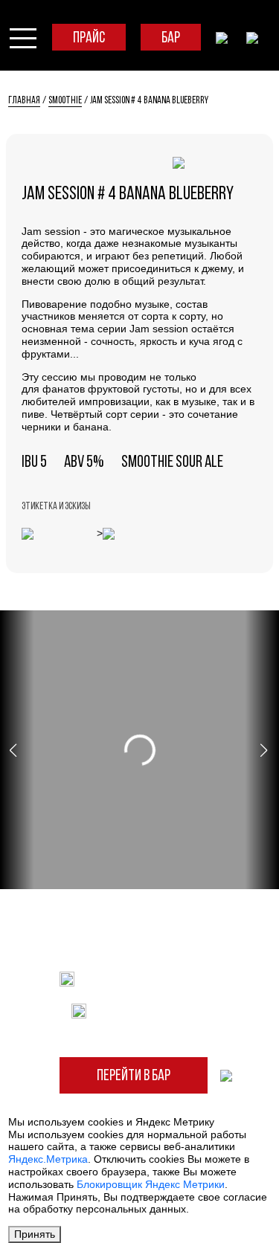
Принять (34, 1234)
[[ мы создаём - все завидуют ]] (226, 1075)
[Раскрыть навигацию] (23, 37)
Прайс (89, 38)
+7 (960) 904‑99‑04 (153, 1010)
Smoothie (65, 101)
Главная (24, 101)
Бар (170, 38)
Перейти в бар (133, 1076)
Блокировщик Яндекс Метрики (151, 1184)
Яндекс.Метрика (48, 1159)
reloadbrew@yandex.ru (153, 978)
